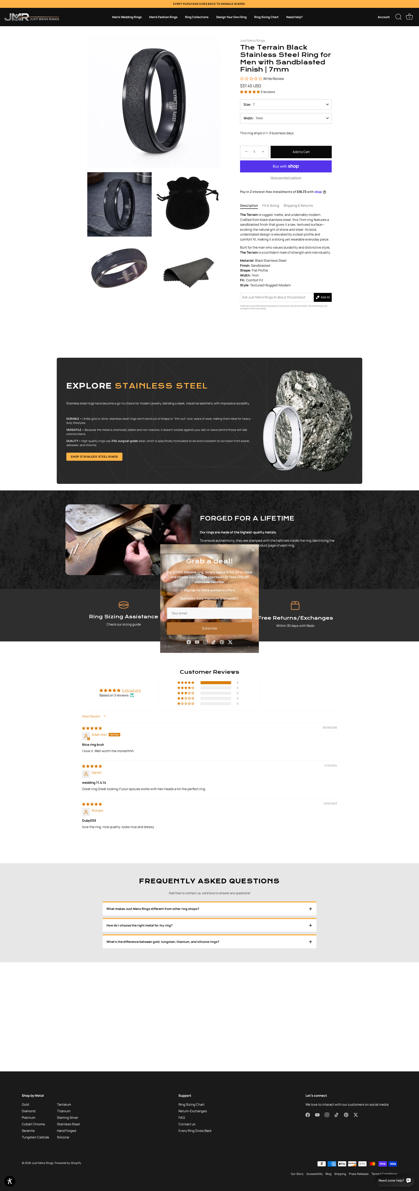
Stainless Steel (68, 1124)
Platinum (28, 1117)
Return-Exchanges (193, 1111)
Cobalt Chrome (33, 1124)
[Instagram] (205, 638)
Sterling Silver (67, 1117)
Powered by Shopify (68, 1163)
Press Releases (359, 1174)
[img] (92, 728)
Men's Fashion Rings (163, 17)
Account (384, 17)
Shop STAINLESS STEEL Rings (94, 457)
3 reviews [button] (268, 91)
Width (248, 118)
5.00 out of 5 (131, 690)
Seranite (28, 1130)
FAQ (182, 1117)
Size (247, 104)
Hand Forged (66, 1130)
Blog (328, 1174)
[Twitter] (230, 638)
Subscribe (209, 625)
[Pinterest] (222, 638)
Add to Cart (301, 152)
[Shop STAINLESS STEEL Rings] (209, 421)
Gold (25, 1104)
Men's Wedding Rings (127, 17)
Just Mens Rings (252, 40)
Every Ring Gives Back (195, 1130)
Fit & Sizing (270, 205)
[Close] (253, 547)
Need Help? (294, 17)
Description (249, 205)
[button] (250, 91)
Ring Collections (196, 17)
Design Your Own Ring (231, 17)
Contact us (187, 1124)
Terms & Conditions (384, 1174)
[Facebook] (189, 638)
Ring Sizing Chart (266, 17)
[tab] (251, 205)
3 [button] (237, 682)
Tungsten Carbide (35, 1137)
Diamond (28, 1111)
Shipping (340, 1174)
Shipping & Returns (298, 205)
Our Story (297, 1174)
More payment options (286, 178)
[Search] (398, 17)
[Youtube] (197, 638)
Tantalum (64, 1104)
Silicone (63, 1137)
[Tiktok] (213, 638)
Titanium (63, 1111)
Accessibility (314, 1174)
